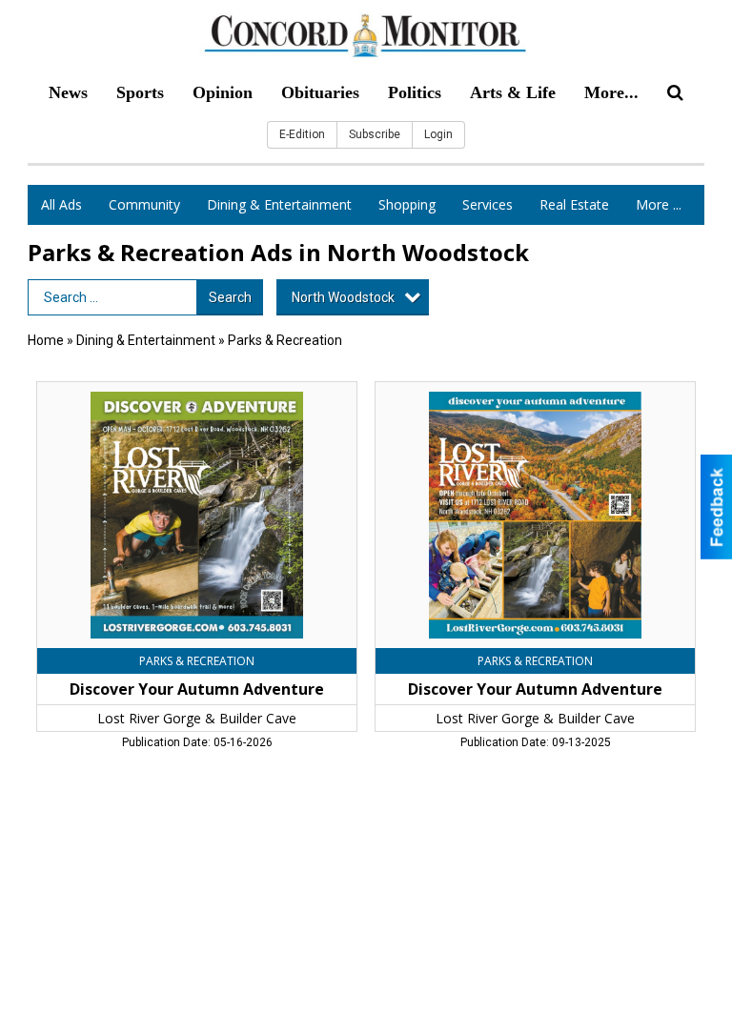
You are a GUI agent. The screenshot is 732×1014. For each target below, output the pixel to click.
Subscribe (374, 134)
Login (438, 134)
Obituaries (320, 92)
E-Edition (302, 134)
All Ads (61, 204)
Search (230, 297)
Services (487, 204)
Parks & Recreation (285, 340)
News (68, 92)
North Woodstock (343, 297)
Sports (140, 92)
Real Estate (574, 204)
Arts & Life (513, 92)
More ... (658, 204)
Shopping (407, 204)
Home (46, 340)
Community (144, 204)
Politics (414, 92)
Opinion (223, 92)
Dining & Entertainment (279, 204)
